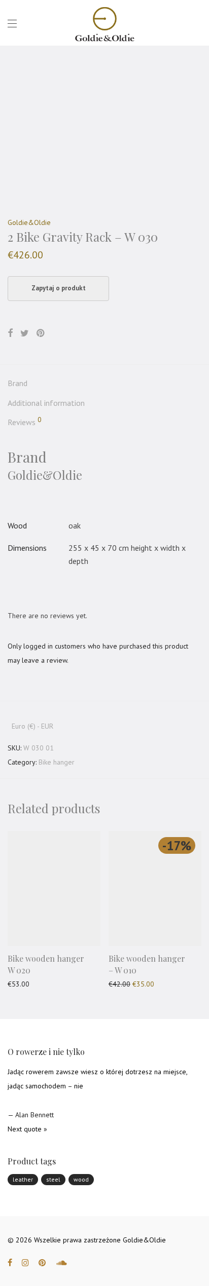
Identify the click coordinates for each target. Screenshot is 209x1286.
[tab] (104, 384)
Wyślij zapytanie (27, 984)
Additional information (46, 403)
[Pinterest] (43, 1262)
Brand (17, 383)
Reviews (25, 421)
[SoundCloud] (61, 1262)
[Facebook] (10, 1262)
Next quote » (27, 1128)
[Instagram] (25, 1262)
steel (53, 1179)
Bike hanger (57, 762)
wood (81, 1179)
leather (23, 1179)
